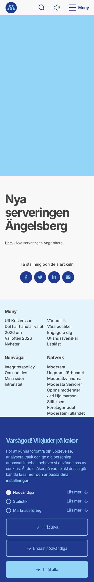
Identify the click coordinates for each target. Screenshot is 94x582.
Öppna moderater (63, 390)
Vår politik (56, 320)
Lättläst (54, 343)
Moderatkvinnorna (64, 378)
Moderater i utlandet (66, 413)
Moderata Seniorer (64, 384)
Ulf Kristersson (18, 320)
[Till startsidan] (11, 7)
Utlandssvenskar (62, 338)
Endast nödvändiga (50, 548)
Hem (9, 243)
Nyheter (12, 343)
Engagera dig (59, 332)
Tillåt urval (50, 527)
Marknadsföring (27, 510)
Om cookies (16, 372)
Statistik (20, 501)
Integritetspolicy (20, 366)
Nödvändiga (23, 492)
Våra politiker (59, 326)
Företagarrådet (61, 407)
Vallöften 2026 (18, 338)
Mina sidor (14, 378)
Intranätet (13, 384)
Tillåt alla (50, 569)
